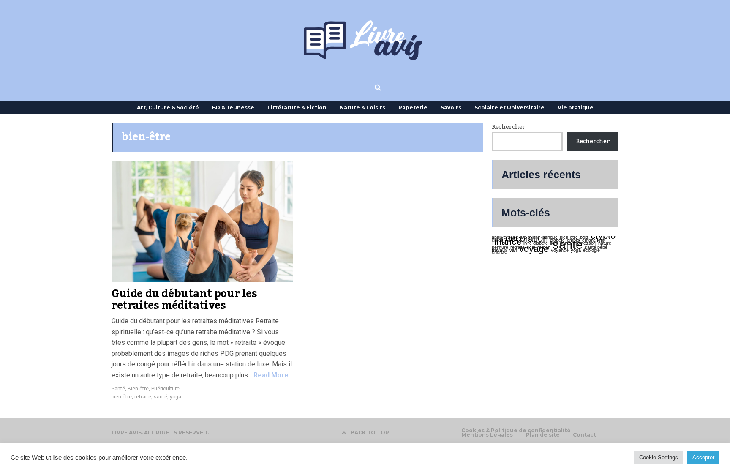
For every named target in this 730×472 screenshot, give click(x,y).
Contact (584, 435)
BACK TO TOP (370, 432)
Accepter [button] (703, 457)
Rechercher (509, 127)
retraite (142, 397)
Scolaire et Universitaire (509, 107)
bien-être (122, 397)
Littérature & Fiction (297, 107)
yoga (175, 397)
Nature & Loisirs (362, 107)
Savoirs (451, 107)
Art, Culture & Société (168, 107)
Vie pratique (576, 107)
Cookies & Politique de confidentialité (516, 430)
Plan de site (543, 435)
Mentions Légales (487, 435)
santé (160, 397)
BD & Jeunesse (233, 107)
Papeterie (413, 107)
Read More (270, 375)
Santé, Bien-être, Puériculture (146, 389)
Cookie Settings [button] (658, 457)
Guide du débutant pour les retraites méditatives (184, 299)
